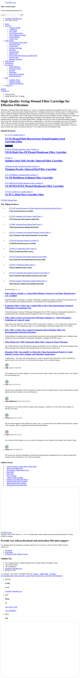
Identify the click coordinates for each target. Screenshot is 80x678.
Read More (9, 146)
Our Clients (13, 31)
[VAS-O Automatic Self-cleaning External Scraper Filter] (29, 273)
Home (7, 24)
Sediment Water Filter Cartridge (17, 481)
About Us (8, 26)
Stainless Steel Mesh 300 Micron (17, 479)
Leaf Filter (48, 576)
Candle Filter (13, 46)
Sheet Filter (10, 472)
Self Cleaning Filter (7, 576)
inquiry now (5, 547)
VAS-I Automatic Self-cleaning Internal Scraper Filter (27, 259)
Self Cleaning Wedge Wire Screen (18, 470)
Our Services (9, 65)
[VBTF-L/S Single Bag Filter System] (23, 249)
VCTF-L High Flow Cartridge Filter (24, 194)
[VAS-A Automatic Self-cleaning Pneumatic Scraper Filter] (30, 232)
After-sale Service (15, 76)
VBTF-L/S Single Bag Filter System (21, 251)
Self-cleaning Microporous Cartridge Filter (23, 55)
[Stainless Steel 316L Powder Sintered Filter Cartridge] (9, 158)
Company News (14, 80)
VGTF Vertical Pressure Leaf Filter (21, 211)
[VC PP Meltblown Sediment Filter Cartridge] (21, 175)
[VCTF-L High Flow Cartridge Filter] (19, 192)
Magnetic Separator (15, 59)
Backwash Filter (14, 44)
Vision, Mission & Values (17, 35)
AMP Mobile (44, 574)
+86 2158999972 (10, 610)
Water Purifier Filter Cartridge (16, 483)
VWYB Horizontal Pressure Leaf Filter (22, 243)
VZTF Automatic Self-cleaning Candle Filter (24, 219)
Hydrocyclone (14, 57)
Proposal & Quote (15, 69)
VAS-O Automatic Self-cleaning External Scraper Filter (28, 275)
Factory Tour (13, 39)
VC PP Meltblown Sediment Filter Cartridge (29, 177)
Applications (9, 63)
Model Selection (14, 67)
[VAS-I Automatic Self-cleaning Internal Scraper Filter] (28, 257)
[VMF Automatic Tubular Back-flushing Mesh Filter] (28, 281)
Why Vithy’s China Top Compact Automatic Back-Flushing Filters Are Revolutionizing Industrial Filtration (35, 331)
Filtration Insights (15, 82)
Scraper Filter (39, 576)
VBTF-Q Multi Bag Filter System (20, 267)
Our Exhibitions (14, 37)
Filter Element (9, 61)
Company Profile (14, 28)
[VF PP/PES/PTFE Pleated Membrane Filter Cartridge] (24, 183)
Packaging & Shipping (16, 74)
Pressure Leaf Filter (15, 48)
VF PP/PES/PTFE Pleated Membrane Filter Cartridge (34, 186)
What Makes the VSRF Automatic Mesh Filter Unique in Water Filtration (36, 342)
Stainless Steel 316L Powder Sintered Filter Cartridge (34, 160)
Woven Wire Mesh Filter (15, 468)
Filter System (9, 41)
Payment (12, 70)
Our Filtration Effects (16, 33)
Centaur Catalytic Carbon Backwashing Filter (22, 466)
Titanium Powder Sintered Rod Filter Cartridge (31, 169)
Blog (6, 78)
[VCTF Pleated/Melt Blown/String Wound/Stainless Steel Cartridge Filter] (15, 135)
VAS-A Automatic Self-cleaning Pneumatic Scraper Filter (28, 235)
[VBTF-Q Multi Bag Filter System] (22, 265)
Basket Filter (13, 54)
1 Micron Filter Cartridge (15, 478)
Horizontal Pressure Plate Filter (17, 485)
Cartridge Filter (14, 52)
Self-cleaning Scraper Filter (18, 42)
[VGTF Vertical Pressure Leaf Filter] (35, 208)
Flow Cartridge (12, 476)
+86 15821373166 (11, 607)
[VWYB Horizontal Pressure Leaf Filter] (24, 240)
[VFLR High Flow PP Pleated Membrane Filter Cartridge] (22, 149)
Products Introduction (16, 83)
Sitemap (35, 574)
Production (12, 72)
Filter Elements (57, 576)
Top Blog (53, 574)
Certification (13, 29)
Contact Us (8, 85)
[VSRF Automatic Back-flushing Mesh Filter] (25, 224)
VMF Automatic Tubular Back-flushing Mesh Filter (26, 283)
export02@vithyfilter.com (13, 568)
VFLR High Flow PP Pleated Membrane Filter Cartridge (35, 152)
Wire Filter (10, 474)
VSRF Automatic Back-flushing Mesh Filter (24, 227)
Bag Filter (12, 50)
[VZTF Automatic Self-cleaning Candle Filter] (26, 216)
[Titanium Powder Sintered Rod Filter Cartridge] (22, 166)
